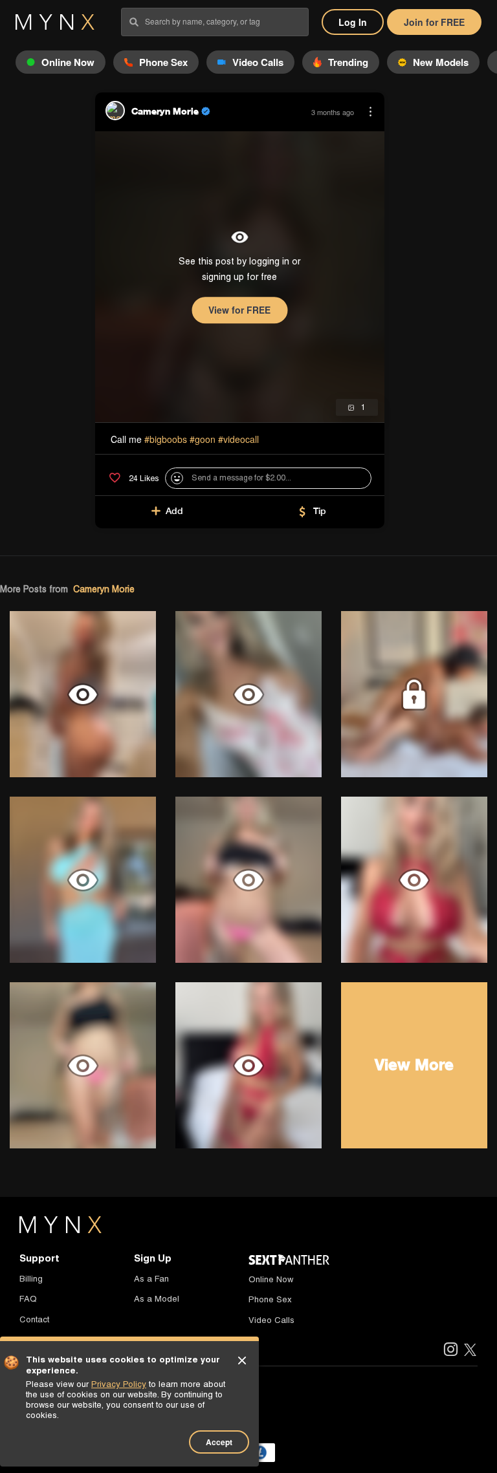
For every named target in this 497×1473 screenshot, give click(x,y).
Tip (319, 511)
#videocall (238, 439)
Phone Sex (270, 1299)
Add (174, 511)
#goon (202, 439)
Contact (34, 1319)
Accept (219, 1442)
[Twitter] (470, 1350)
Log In (352, 22)
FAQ (28, 1299)
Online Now (270, 1279)
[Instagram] (450, 1350)
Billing (31, 1279)
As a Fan (151, 1279)
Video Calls (271, 1320)
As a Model (156, 1299)
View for (239, 309)
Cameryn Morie (104, 589)
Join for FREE (434, 22)
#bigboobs (165, 439)
